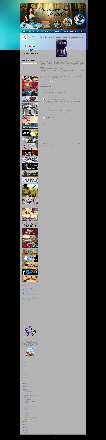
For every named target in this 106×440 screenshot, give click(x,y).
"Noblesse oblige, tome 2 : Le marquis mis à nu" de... (30, 409)
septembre (26, 388)
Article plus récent (44, 143)
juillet (25, 421)
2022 (25, 367)
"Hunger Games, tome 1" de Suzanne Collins (30, 396)
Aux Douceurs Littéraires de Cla (27, 297)
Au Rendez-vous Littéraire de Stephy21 (28, 295)
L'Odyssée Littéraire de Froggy (27, 300)
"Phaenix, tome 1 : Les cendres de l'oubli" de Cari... (30, 394)
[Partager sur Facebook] (51, 81)
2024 (25, 364)
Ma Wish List (58, 31)
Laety (46, 98)
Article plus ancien (79, 143)
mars (25, 427)
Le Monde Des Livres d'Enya (27, 289)
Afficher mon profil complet (31, 38)
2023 (25, 365)
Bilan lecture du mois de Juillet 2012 (30, 419)
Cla (43, 109)
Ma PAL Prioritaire (49, 31)
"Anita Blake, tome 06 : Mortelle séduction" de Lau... (29, 402)
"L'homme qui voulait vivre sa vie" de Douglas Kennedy (30, 400)
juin (25, 423)
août (25, 389)
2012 (24, 382)
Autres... (81, 31)
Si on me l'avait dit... (27, 413)
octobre (25, 386)
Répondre (44, 93)
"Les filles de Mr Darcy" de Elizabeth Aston (30, 418)
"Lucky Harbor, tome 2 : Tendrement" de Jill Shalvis (30, 415)
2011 (24, 432)
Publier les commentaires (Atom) (50, 145)
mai (25, 424)
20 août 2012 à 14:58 (49, 89)
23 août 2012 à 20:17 (52, 98)
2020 (24, 370)
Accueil (24, 31)
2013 (24, 380)
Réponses (45, 96)
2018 (24, 373)
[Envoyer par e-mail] (48, 81)
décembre (26, 383)
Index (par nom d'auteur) (33, 31)
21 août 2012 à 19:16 (47, 109)
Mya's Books (24, 296)
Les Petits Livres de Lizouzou (27, 291)
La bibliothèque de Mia (26, 292)
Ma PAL (41, 31)
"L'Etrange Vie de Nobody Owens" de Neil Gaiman (30, 404)
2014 (24, 379)
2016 (24, 376)
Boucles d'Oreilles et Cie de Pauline (28, 299)
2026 (25, 361)
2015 (24, 377)
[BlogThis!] (49, 81)
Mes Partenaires (74, 31)
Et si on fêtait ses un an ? (28, 397)
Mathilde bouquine (25, 287)
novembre (26, 385)
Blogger (58, 437)
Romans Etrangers (48, 83)
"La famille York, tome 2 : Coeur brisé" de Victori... (30, 407)
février (25, 429)
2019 (24, 371)
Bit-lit (43, 83)
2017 (24, 374)
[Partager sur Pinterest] (52, 81)
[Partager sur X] (50, 81)
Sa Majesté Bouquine (25, 293)
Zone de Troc (66, 31)
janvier (25, 430)
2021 (24, 368)
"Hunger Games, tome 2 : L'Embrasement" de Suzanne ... (29, 391)
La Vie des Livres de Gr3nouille (27, 288)
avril (25, 426)
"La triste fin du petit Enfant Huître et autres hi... (30, 412)
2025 (25, 362)
